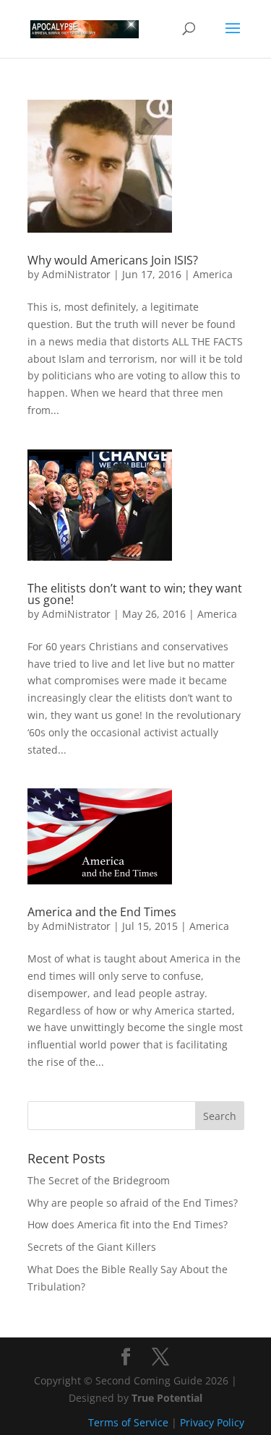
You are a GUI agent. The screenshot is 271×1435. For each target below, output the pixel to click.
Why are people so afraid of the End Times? (132, 1203)
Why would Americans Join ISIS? (112, 260)
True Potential (167, 1398)
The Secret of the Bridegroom (98, 1180)
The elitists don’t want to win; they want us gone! (134, 594)
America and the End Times (101, 912)
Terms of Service (128, 1422)
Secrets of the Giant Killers (91, 1247)
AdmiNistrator (76, 274)
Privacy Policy (212, 1422)
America (213, 274)
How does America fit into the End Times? (127, 1224)
